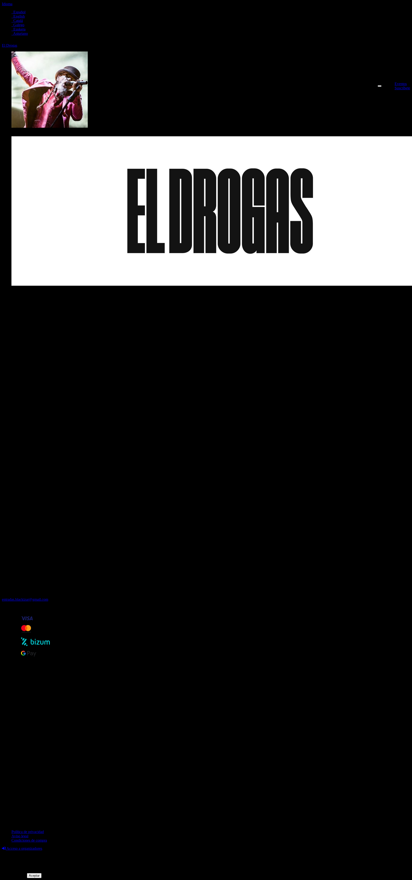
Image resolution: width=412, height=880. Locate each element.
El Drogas (9, 45)
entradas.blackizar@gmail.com (25, 599)
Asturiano (19, 33)
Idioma (7, 4)
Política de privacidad (27, 832)
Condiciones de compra (29, 840)
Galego (17, 25)
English (18, 16)
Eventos (401, 84)
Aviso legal (19, 836)
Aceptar (34, 875)
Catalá (17, 21)
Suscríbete (402, 88)
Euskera (18, 29)
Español (18, 12)
